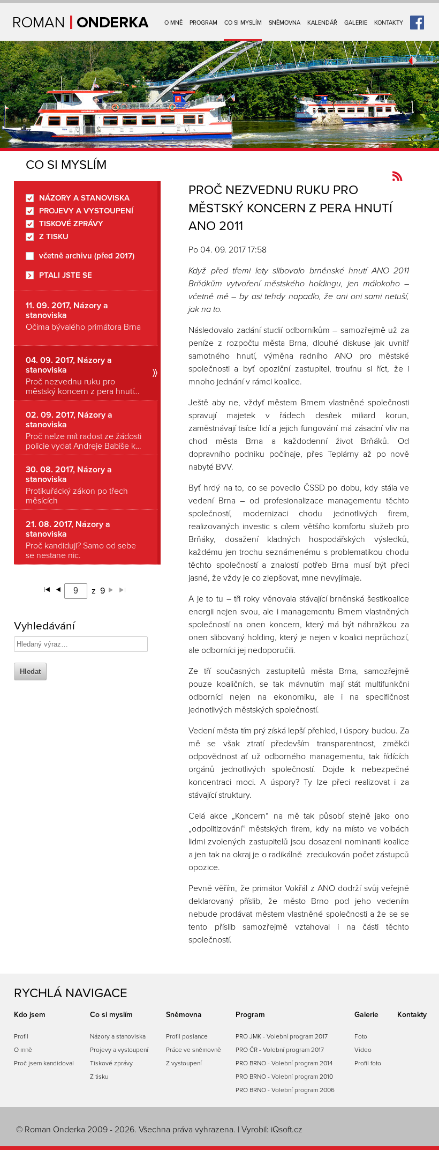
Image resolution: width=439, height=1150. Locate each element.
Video (363, 1049)
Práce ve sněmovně (193, 1049)
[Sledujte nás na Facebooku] (417, 19)
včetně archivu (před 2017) (86, 256)
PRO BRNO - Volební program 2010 (284, 1076)
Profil (21, 1036)
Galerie (355, 22)
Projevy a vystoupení (86, 211)
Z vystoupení (184, 1063)
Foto (360, 1036)
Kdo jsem (30, 1014)
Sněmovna (284, 22)
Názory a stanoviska (84, 198)
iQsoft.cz (286, 1129)
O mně (173, 22)
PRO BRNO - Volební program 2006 (285, 1090)
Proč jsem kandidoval (44, 1063)
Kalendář (322, 22)
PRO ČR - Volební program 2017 (280, 1049)
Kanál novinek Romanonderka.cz (397, 176)
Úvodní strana (81, 22)
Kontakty (388, 22)
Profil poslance (187, 1036)
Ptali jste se (65, 275)
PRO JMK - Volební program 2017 (282, 1036)
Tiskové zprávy (71, 224)
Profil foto (367, 1063)
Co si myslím (243, 22)
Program (203, 22)
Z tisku (54, 237)
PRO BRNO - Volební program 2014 (284, 1063)
